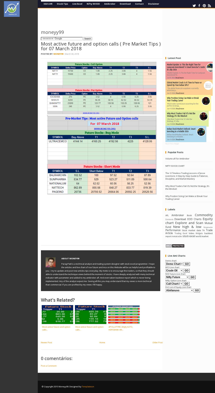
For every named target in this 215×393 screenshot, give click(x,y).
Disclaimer (153, 3)
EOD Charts (194, 219)
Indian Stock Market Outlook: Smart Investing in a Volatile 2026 (181, 130)
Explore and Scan (189, 223)
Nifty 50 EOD (93, 3)
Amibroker (109, 3)
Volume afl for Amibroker (177, 158)
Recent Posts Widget (172, 144)
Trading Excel (181, 233)
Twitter (194, 5)
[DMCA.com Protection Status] (174, 247)
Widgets (199, 233)
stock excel (189, 236)
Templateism (88, 386)
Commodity (204, 215)
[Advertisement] (22, 67)
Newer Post (46, 342)
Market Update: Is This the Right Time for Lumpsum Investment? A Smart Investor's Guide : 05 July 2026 (186, 67)
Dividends (169, 219)
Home (102, 342)
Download (125, 3)
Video (191, 233)
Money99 (58, 53)
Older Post (158, 342)
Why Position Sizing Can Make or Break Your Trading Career (183, 99)
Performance (173, 230)
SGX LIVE (48, 3)
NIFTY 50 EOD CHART (174, 165)
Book (189, 215)
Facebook (199, 5)
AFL (167, 215)
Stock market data (191, 230)
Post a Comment (49, 365)
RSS (209, 5)
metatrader (177, 236)
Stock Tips (62, 3)
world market (202, 236)
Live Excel (77, 3)
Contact (139, 3)
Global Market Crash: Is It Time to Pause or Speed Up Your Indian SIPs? (184, 83)
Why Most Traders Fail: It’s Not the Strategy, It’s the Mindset (181, 114)
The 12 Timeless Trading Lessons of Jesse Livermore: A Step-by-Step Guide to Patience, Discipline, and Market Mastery (186, 176)
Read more (180, 78)
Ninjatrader (208, 227)
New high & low (187, 226)
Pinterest (204, 5)
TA (203, 230)
